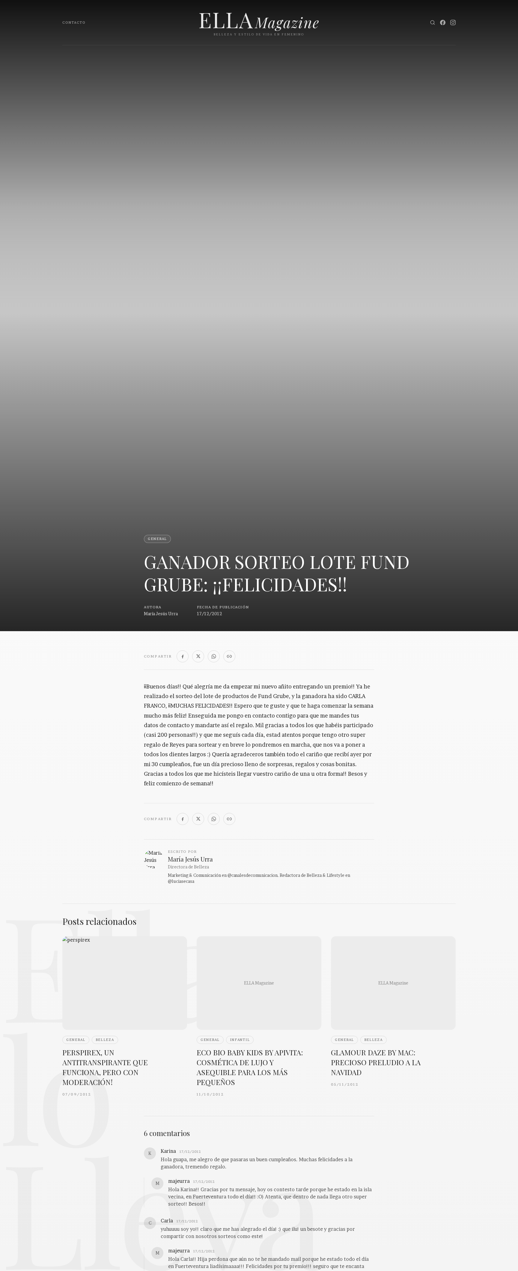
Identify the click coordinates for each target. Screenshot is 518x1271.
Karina (168, 1151)
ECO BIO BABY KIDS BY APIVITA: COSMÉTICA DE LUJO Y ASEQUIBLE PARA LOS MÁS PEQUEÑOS (250, 1067)
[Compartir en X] (198, 656)
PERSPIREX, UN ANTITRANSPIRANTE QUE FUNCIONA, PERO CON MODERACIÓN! (105, 1067)
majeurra (179, 1181)
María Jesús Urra (161, 613)
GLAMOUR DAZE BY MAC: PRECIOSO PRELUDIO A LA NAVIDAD (376, 1062)
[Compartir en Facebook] (183, 656)
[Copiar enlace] (229, 656)
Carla (167, 1221)
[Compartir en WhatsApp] (214, 656)
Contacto (73, 22)
